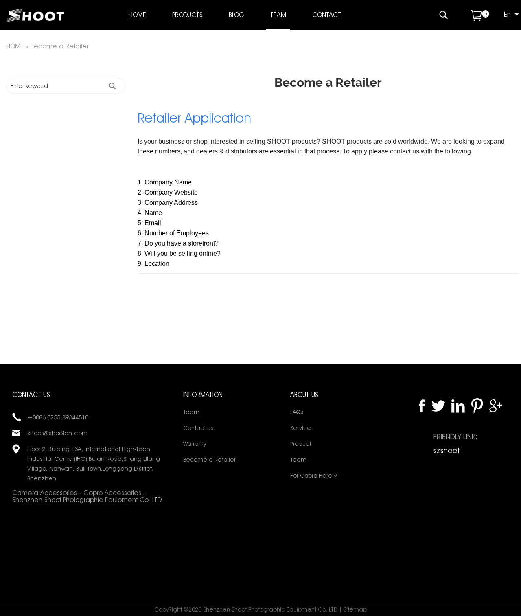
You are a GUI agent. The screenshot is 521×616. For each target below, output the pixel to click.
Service (300, 428)
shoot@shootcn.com (57, 433)
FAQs (296, 412)
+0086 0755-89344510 (57, 417)
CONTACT (326, 15)
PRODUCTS (187, 15)
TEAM (278, 15)
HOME (137, 15)
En (507, 14)
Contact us (198, 428)
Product (300, 444)
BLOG (236, 15)
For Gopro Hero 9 (313, 475)
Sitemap (355, 609)
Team (191, 412)
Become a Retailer (59, 46)
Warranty (194, 444)
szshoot (446, 450)
